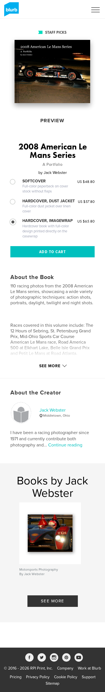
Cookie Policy (65, 677)
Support (88, 677)
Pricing (16, 677)
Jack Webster (52, 410)
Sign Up (73, 10)
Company (65, 668)
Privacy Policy (38, 677)
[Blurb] (10, 11)
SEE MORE (52, 600)
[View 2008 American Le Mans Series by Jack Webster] (52, 71)
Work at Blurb (89, 668)
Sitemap (52, 683)
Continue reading (65, 445)
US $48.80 (86, 181)
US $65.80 (86, 221)
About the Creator (35, 392)
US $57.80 (86, 201)
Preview (52, 120)
